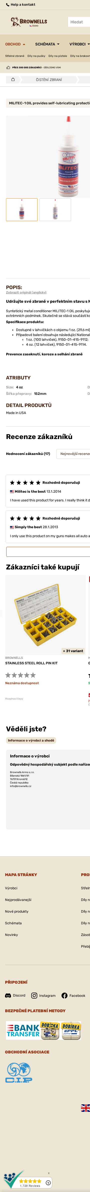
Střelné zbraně (14, 56)
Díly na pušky (36, 56)
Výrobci (78, 44)
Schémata (45, 44)
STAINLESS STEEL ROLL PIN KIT (31, 663)
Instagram (47, 996)
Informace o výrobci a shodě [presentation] (31, 740)
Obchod (13, 44)
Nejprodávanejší (18, 900)
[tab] (31, 740)
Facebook (77, 996)
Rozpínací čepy (14, 698)
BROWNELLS (14, 658)
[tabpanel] (45, 638)
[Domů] (12, 79)
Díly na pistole (57, 56)
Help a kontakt (22, 4)
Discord (19, 995)
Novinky (11, 935)
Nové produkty (16, 911)
